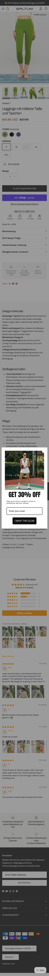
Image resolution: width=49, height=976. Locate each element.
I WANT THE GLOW (24, 521)
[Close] (44, 450)
